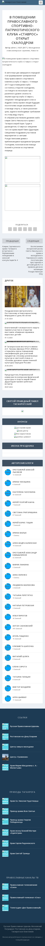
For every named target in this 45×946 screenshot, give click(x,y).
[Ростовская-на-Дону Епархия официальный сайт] (5, 737)
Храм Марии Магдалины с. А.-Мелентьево (23, 766)
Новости (34, 50)
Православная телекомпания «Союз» (23, 886)
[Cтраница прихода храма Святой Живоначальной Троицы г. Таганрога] (5, 853)
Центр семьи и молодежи (22, 746)
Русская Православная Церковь (24, 726)
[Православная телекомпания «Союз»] (5, 886)
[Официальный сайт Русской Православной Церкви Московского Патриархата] (5, 726)
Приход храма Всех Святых (22, 811)
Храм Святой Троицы (20, 853)
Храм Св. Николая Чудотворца (24, 801)
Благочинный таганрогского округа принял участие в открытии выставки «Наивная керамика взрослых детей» (22, 331)
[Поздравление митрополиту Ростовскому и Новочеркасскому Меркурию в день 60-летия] (22, 296)
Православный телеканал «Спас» (25, 897)
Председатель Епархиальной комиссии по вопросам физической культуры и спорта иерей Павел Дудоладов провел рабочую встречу (22, 379)
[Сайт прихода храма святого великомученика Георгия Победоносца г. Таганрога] (5, 821)
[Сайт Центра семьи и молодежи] (5, 747)
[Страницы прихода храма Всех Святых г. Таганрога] (5, 811)
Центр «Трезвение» (19, 757)
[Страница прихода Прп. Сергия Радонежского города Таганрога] (5, 843)
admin (13, 47)
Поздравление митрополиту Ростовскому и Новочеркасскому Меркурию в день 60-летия (21, 313)
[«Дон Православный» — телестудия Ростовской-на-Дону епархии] (5, 908)
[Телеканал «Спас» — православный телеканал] (5, 898)
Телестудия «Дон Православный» (25, 907)
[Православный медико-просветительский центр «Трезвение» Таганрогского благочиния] (5, 757)
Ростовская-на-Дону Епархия (23, 736)
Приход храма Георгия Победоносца (20, 821)
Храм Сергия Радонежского (22, 843)
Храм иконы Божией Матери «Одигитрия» (23, 832)
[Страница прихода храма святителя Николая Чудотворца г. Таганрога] (5, 801)
